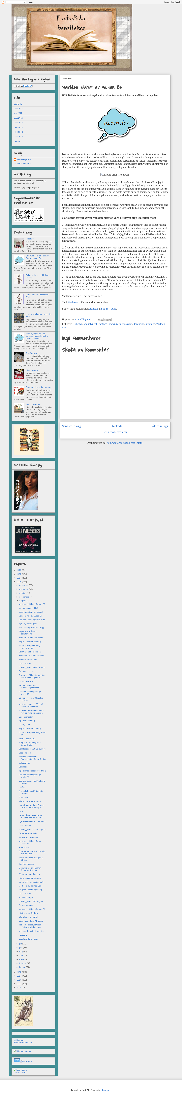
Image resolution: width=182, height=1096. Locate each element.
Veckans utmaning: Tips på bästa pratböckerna (31, 705)
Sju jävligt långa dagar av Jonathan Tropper (30, 869)
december (24, 585)
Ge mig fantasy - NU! (28, 608)
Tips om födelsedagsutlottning (32, 771)
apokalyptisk (90, 324)
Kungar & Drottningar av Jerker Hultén (30, 743)
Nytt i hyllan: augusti (28, 623)
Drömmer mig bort (27, 671)
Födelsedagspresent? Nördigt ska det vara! (32, 852)
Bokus (104, 308)
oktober (23, 593)
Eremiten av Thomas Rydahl (31, 655)
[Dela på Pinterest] (110, 319)
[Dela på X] (104, 319)
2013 (19, 980)
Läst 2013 (18, 132)
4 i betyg (77, 324)
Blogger (106, 1090)
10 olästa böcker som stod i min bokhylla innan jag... (31, 711)
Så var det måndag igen (29, 874)
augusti (22, 601)
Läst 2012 (18, 136)
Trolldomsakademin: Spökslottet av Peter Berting (32, 757)
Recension (138, 324)
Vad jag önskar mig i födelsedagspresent (29, 686)
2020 (19, 570)
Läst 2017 (18, 108)
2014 (19, 976)
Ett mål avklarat (26, 905)
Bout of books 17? (27, 739)
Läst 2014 (18, 127)
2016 (19, 582)
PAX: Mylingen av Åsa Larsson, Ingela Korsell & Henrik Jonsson (37, 336)
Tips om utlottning (27, 721)
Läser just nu (24, 724)
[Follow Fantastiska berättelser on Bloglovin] (23, 87)
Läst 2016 (18, 118)
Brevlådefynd (31, 353)
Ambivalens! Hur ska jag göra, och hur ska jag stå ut (32, 676)
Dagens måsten (26, 717)
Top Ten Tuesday (26, 864)
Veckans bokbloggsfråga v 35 (32, 604)
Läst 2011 (18, 141)
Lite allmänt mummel (28, 917)
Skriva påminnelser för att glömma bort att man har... (32, 816)
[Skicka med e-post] (99, 319)
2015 (19, 972)
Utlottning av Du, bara (28, 913)
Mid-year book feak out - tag (31, 931)
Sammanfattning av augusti (31, 612)
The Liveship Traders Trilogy (31, 627)
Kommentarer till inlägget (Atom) (125, 443)
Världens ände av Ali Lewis (31, 921)
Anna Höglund (24, 159)
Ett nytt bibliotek (26, 681)
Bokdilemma (24, 763)
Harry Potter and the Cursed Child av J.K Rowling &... (31, 806)
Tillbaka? (30, 239)
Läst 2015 (18, 122)
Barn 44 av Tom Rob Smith (31, 637)
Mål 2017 (18, 113)
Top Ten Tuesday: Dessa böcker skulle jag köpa (30, 926)
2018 (19, 574)
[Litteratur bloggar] (23, 1051)
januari (22, 967)
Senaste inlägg (71, 426)
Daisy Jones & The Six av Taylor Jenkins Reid (37, 257)
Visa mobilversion (115, 432)
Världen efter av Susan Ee (30, 616)
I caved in (23, 935)
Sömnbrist (23, 797)
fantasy (102, 324)
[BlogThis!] (102, 319)
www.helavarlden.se (23, 1042)
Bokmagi (23, 767)
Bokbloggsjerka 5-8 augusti (31, 901)
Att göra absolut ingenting (30, 890)
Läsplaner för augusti (28, 939)
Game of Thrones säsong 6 (31, 882)
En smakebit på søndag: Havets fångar (30, 646)
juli (20, 944)
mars (21, 959)
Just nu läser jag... (34, 404)
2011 (19, 987)
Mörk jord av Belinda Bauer (31, 886)
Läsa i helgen (32, 370)
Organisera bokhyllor (28, 833)
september (24, 597)
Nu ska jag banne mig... (29, 837)
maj (21, 951)
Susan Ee (150, 324)
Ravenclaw (24, 847)
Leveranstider (20, 1072)
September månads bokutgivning (28, 632)
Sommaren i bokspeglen (30, 652)
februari (23, 963)
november (24, 589)
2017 (19, 578)
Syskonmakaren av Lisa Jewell (32, 822)
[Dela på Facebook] (107, 319)
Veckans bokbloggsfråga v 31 (32, 909)
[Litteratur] (19, 1040)
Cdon (113, 308)
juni (21, 947)
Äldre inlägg (160, 426)
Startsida (116, 426)
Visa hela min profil (22, 163)
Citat (21, 811)
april (21, 955)
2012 (19, 984)
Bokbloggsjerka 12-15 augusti (32, 829)
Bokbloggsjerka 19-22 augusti (32, 749)
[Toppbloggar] (20, 1070)
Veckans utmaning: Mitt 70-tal (32, 619)
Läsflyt (22, 787)
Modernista (74, 302)
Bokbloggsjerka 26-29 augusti (32, 667)
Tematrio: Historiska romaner (39, 387)
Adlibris (94, 308)
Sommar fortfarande (28, 659)
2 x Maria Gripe (26, 897)
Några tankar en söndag (30, 641)
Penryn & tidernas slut (120, 324)
